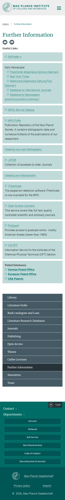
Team (11, 382)
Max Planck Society (32, 445)
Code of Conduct (32, 453)
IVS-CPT (13, 245)
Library (12, 297)
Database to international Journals (30, 90)
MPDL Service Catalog (21, 110)
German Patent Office (21, 269)
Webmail (32, 429)
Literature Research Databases (26, 320)
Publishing (14, 336)
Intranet (32, 421)
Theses (12, 351)
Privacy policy (22, 485)
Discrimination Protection (33, 461)
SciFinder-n (14, 56)
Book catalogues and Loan (23, 313)
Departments (12, 414)
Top (57, 405)
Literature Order (18, 305)
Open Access (15, 344)
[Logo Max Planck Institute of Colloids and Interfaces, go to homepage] (26, 7)
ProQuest (13, 225)
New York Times (19, 76)
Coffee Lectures (17, 359)
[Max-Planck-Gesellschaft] (18, 476)
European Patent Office (22, 274)
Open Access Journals (21, 205)
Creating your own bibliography (23, 149)
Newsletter (14, 375)
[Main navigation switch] (59, 8)
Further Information (20, 367)
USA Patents (15, 278)
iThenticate (14, 186)
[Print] (11, 42)
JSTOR (12, 160)
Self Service (32, 437)
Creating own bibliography (20, 175)
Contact (9, 408)
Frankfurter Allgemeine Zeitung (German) (34, 72)
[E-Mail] (5, 42)
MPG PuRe (14, 120)
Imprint (47, 485)
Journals (13, 328)
